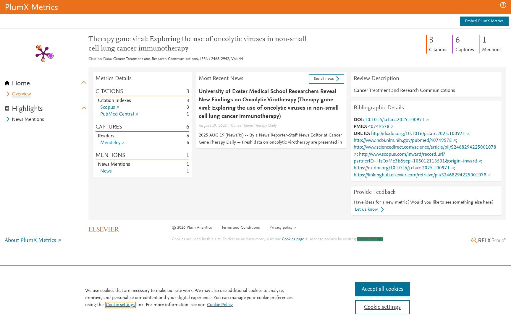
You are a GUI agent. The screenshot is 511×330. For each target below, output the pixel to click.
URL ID (361, 133)
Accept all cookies (382, 289)
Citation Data (99, 59)
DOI (358, 120)
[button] (503, 5)
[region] (255, 297)
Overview (21, 94)
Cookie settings (370, 239)
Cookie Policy (220, 305)
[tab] (46, 81)
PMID (360, 126)
